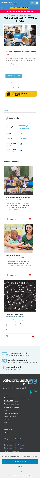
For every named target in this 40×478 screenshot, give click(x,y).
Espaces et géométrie (13, 316)
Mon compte (8, 429)
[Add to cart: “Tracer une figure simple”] (30, 336)
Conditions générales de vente (13, 448)
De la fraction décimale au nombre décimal (21, 197)
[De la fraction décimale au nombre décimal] (18, 180)
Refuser (20, 467)
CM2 (20, 200)
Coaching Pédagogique (11, 401)
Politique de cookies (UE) (11, 451)
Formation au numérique (11, 404)
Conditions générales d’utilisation (14, 445)
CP (22, 133)
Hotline (6, 410)
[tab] (20, 111)
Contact (6, 419)
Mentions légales (9, 442)
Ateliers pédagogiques (11, 413)
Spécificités (7, 110)
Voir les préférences (20, 472)
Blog (5, 422)
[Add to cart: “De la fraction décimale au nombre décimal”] (28, 219)
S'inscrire (13, 83)
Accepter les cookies (20, 461)
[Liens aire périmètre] (18, 238)
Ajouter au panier (14, 76)
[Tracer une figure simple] (20, 296)
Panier (6, 432)
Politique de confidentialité (25, 475)
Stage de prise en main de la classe (15, 398)
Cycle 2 (24, 138)
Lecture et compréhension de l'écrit (26, 127)
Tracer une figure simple (14, 314)
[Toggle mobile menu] (37, 3)
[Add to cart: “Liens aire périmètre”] (28, 275)
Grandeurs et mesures (13, 258)
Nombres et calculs (12, 200)
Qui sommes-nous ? (10, 416)
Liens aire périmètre (13, 255)
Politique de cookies (13, 475)
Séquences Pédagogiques (12, 407)
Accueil (6, 395)
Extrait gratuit (14, 88)
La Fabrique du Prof (20, 388)
